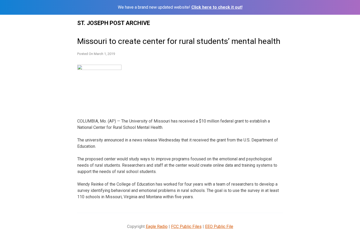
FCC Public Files (186, 226)
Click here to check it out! (216, 7)
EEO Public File (219, 226)
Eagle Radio (157, 226)
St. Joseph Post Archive (113, 23)
